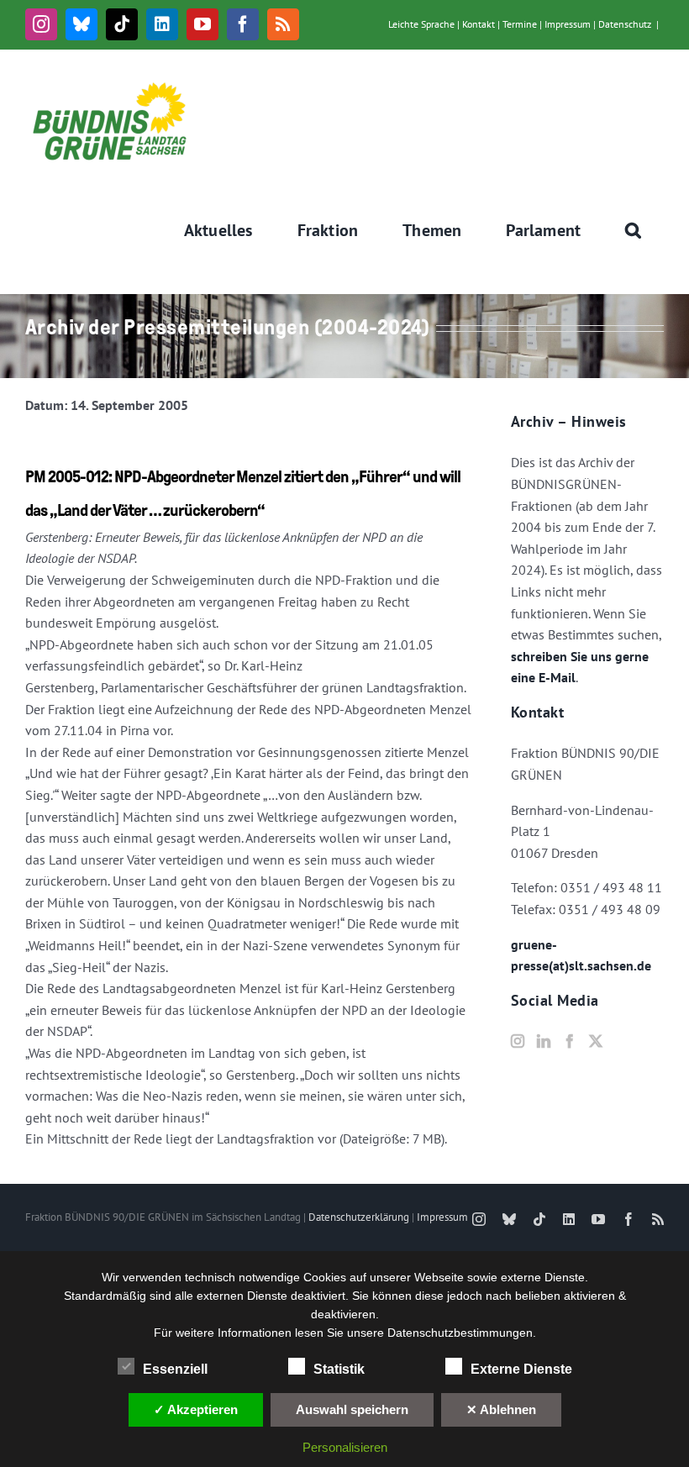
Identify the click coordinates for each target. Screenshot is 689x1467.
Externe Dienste (521, 1369)
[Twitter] (595, 1041)
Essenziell (175, 1369)
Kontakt (478, 24)
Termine (519, 24)
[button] (633, 230)
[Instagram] (517, 1041)
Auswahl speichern (352, 1409)
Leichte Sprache (421, 24)
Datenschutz (624, 24)
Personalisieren (344, 1447)
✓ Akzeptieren (196, 1409)
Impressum (567, 24)
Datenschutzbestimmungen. (461, 1332)
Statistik (339, 1369)
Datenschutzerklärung (358, 1217)
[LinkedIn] (543, 1041)
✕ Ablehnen (501, 1409)
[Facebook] (569, 1041)
